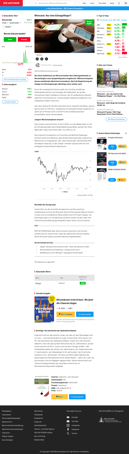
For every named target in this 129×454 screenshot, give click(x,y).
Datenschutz (7, 422)
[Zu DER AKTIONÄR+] (102, 3)
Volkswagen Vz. (101, 28)
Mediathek (38, 414)
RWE (98, 31)
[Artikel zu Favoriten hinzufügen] (46, 58)
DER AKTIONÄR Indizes (43, 432)
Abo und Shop (39, 436)
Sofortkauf (69, 314)
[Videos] (112, 3)
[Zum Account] (92, 3)
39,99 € (112, 147)
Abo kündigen (7, 440)
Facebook (75, 429)
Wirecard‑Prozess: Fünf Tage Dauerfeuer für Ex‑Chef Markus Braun (109, 113)
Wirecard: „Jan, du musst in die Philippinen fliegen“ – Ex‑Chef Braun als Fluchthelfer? (111, 95)
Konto (66, 321)
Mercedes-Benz (101, 34)
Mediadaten (6, 411)
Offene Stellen (7, 436)
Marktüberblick (40, 425)
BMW (98, 25)
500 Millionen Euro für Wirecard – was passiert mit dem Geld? (61, 253)
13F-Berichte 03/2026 (117, 153)
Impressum (6, 414)
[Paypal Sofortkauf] (59, 396)
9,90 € (112, 180)
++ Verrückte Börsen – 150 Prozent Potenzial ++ (64, 8)
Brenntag (99, 38)
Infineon (99, 50)
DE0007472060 (14, 22)
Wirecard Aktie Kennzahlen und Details (15, 79)
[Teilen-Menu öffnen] (37, 58)
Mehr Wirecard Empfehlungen (116, 119)
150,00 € (112, 163)
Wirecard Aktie (7, 20)
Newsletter (38, 418)
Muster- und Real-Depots (44, 429)
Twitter (74, 433)
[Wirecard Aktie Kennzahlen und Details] (17, 57)
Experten (38, 422)
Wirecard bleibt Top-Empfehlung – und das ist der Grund (59, 250)
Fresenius (100, 47)
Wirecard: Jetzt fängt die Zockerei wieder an (111, 104)
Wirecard (39, 55)
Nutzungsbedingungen (11, 418)
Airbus (99, 41)
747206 (4, 22)
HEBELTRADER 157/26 (117, 169)
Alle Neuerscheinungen (124, 133)
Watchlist (8, 27)
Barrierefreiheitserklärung (12, 425)
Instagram (76, 425)
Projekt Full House (115, 137)
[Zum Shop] (84, 3)
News (108, 25)
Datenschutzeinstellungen (12, 429)
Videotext (6, 433)
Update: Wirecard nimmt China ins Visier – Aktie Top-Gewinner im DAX (64, 247)
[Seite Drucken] (41, 58)
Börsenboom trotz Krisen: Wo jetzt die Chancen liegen (74, 301)
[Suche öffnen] (35, 3)
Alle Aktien (38, 411)
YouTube (75, 421)
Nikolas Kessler (57, 65)
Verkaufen (24, 39)
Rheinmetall (100, 54)
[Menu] (125, 3)
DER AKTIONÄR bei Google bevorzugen (46, 71)
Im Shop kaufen (85, 314)
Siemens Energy (101, 44)
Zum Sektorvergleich (10, 102)
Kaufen (10, 39)
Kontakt (75, 417)
